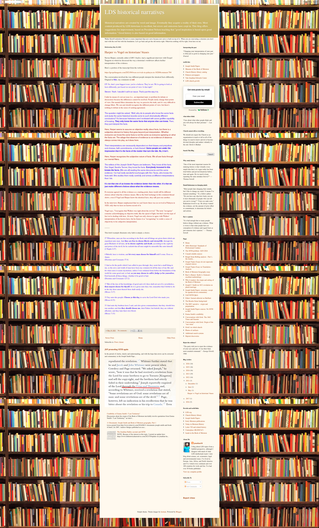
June (190, 387)
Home (140, 338)
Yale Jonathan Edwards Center (196, 78)
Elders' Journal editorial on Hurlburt (198, 298)
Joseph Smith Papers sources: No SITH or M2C (199, 310)
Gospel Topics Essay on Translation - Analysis (198, 268)
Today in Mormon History (194, 424)
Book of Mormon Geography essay (197, 272)
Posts (188, 482)
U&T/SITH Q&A (191, 295)
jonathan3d (198, 443)
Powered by (193, 110)
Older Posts (171, 338)
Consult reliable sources (193, 254)
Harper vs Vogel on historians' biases (127, 52)
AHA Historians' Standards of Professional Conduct (195, 246)
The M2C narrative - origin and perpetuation (196, 305)
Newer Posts (109, 338)
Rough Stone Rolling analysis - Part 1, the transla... (199, 258)
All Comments (191, 486)
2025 (188, 367)
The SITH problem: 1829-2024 (196, 251)
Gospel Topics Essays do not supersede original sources (199, 263)
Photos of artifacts (191, 330)
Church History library (193, 415)
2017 (188, 398)
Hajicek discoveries (192, 336)
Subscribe (199, 102)
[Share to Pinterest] (141, 331)
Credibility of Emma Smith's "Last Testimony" (123, 413)
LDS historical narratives (134, 12)
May (190, 390)
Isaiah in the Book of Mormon (196, 433)
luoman (163, 512)
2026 (188, 363)
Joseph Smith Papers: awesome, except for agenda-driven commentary (199, 291)
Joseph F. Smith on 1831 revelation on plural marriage (199, 286)
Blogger (178, 512)
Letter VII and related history (195, 427)
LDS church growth (192, 81)
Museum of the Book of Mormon (197, 69)
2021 (188, 380)
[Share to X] (136, 331)
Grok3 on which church (193, 327)
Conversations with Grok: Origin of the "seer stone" (199, 323)
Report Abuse (189, 497)
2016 (188, 402)
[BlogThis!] (134, 331)
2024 (188, 370)
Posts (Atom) (119, 342)
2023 (188, 374)
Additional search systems (194, 333)
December (192, 383)
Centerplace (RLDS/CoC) (194, 430)
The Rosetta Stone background (196, 301)
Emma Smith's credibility (194, 314)
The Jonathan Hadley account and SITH (131, 432)
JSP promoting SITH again (116, 349)
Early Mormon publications (195, 421)
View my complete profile (192, 472)
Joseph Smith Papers (192, 66)
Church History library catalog (196, 72)
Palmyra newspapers (192, 75)
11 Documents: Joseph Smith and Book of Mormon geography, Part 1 (131, 423)
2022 (188, 377)
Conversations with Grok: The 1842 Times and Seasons (198, 318)
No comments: (122, 331)
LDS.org (188, 412)
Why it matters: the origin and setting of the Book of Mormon (199, 281)
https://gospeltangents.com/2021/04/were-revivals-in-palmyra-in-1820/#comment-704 (138, 72)
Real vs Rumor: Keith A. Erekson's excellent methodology (197, 276)
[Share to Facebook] (139, 331)
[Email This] (131, 331)
